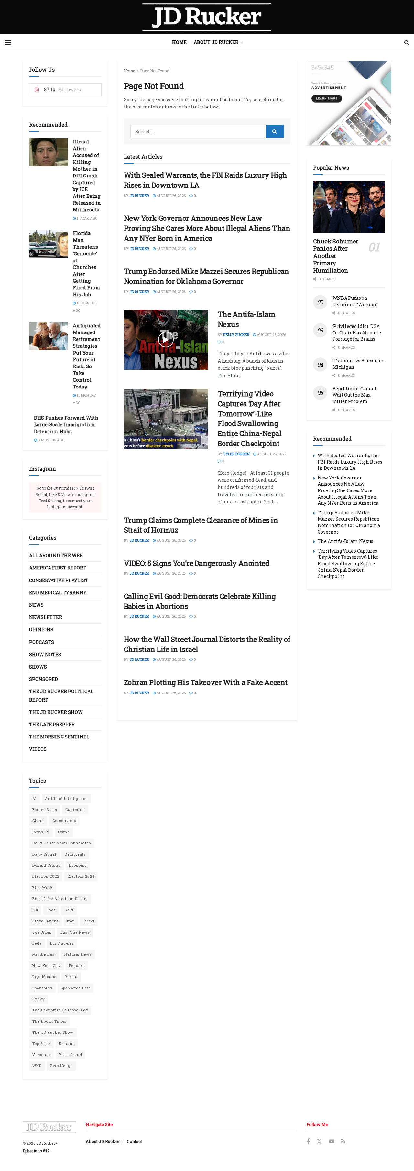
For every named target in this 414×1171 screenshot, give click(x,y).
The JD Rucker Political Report (61, 695)
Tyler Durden (236, 453)
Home (179, 42)
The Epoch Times (49, 1021)
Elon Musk (42, 887)
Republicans (44, 976)
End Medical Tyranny (58, 593)
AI (34, 798)
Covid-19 (40, 831)
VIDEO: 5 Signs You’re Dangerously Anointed (197, 563)
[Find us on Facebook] (308, 1141)
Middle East (44, 954)
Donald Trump (46, 865)
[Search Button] (406, 42)
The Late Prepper (52, 724)
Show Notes (45, 654)
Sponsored (43, 679)
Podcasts (41, 642)
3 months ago (50, 439)
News (36, 605)
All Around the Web (56, 555)
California (75, 809)
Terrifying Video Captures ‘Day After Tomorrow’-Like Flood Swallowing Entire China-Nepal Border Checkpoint (250, 418)
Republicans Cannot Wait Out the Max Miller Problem (354, 395)
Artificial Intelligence (66, 798)
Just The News (75, 932)
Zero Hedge (61, 1065)
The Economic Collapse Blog (60, 1010)
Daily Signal (44, 854)
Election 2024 (81, 876)
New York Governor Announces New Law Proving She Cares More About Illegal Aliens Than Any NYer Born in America (207, 228)
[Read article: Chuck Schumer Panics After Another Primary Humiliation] (349, 207)
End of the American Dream (60, 898)
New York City (46, 965)
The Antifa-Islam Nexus (345, 541)
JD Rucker (139, 195)
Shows (38, 667)
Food (51, 909)
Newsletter (45, 617)
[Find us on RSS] (343, 1141)
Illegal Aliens (45, 920)
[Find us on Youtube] (331, 1141)
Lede (37, 943)
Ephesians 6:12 (36, 1150)
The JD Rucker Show (56, 712)
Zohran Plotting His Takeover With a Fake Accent (206, 682)
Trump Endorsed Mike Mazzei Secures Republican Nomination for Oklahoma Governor (206, 276)
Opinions (41, 629)
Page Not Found (154, 70)
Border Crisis (44, 809)
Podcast (76, 965)
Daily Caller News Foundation (61, 842)
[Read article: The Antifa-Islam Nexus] (166, 340)
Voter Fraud (70, 1054)
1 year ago (86, 218)
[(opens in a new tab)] (166, 419)
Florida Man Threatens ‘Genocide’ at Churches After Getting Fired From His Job (86, 264)
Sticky (38, 998)
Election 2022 (45, 876)
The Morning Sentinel (59, 737)
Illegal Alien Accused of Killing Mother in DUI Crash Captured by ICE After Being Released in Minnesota (87, 175)
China (38, 820)
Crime (64, 831)
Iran (71, 920)
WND (37, 1065)
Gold (68, 909)
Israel (88, 920)
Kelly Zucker (236, 334)
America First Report (57, 568)
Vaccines (41, 1054)
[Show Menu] (8, 42)
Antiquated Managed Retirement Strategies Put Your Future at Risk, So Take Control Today (87, 356)
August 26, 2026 (171, 195)
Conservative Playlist (58, 580)
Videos (38, 749)
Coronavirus (64, 820)
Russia (71, 976)
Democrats (75, 854)
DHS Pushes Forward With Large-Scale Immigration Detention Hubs (66, 424)
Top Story (41, 1043)
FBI (35, 909)
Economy (78, 865)
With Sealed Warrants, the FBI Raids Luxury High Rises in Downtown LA (350, 461)
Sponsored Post (75, 987)
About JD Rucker (216, 42)
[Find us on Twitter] (319, 1141)
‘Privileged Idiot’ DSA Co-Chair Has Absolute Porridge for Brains (356, 332)
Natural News (78, 954)
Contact (134, 1141)
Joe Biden (42, 932)
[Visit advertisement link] (349, 103)
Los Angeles (62, 943)
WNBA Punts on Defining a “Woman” (354, 301)
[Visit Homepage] (207, 17)
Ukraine (67, 1043)
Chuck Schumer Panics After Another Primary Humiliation (335, 255)
